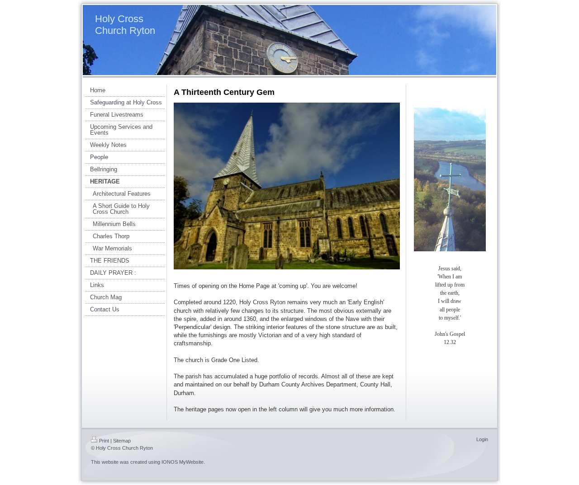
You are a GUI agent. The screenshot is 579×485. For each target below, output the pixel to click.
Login (482, 439)
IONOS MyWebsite (182, 462)
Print (104, 440)
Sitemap (122, 440)
